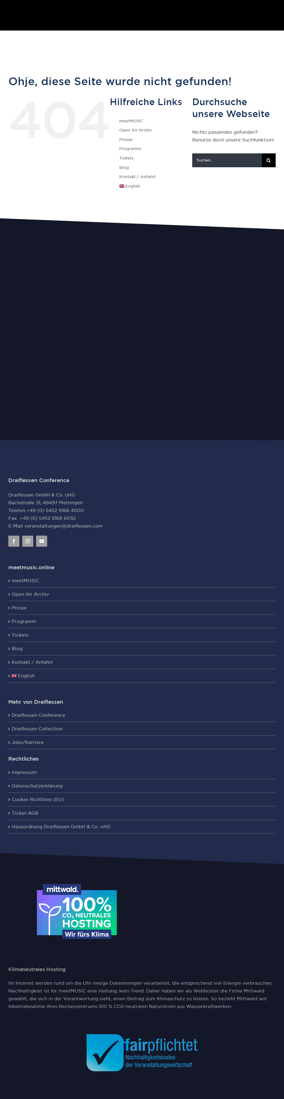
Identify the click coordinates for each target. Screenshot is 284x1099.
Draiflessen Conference (38, 715)
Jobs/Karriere (28, 742)
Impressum (24, 772)
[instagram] (27, 541)
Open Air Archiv (135, 130)
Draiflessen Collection (37, 729)
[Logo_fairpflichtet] (142, 1036)
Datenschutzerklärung (37, 786)
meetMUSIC (131, 120)
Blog (124, 167)
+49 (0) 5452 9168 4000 (55, 510)
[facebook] (13, 541)
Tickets (126, 158)
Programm (130, 148)
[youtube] (41, 541)
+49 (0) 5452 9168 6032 (48, 518)
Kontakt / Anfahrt (137, 176)
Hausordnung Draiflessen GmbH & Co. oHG (61, 827)
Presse (126, 139)
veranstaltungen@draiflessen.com (63, 526)
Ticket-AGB (25, 813)
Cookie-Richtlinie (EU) (38, 799)
